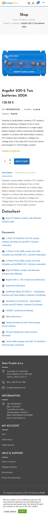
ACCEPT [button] (22, 511)
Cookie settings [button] (10, 511)
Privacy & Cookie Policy (11, 478)
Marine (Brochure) (13, 316)
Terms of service (9, 462)
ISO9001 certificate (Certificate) (19, 310)
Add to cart (22, 161)
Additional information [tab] (25, 172)
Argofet (14, 114)
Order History (7, 439)
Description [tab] (7, 172)
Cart (3, 434)
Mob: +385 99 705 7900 (16, 382)
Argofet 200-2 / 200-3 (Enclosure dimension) (25, 279)
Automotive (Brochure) (15, 285)
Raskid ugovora (8, 445)
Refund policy (7, 472)
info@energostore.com (16, 388)
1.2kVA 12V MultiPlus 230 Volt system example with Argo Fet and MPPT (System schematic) (20, 241)
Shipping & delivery (9, 467)
